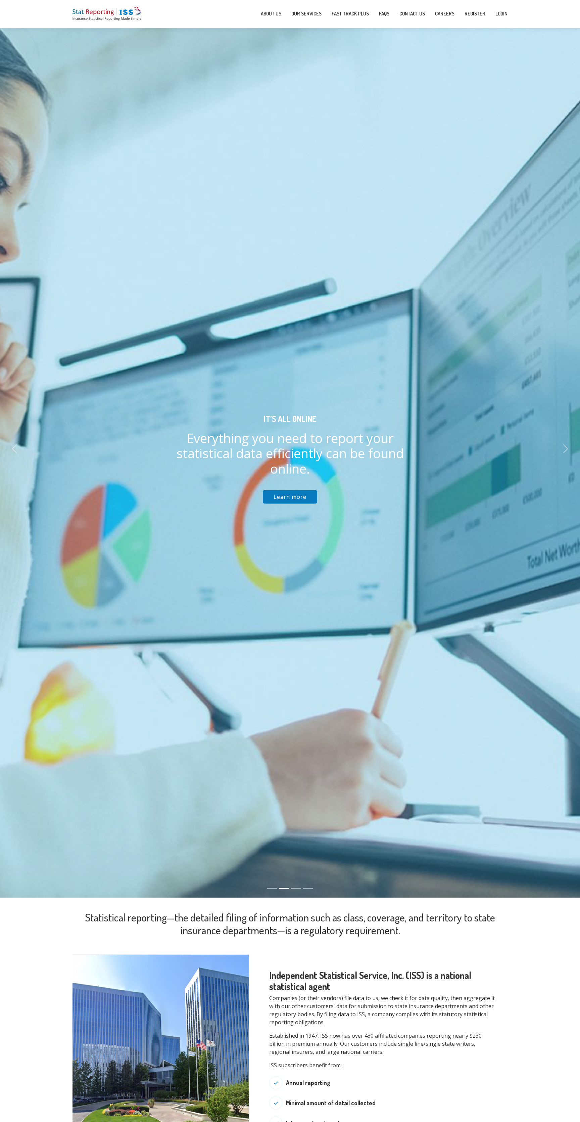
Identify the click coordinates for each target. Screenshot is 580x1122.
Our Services (306, 13)
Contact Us (412, 13)
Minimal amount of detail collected (331, 1103)
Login (501, 13)
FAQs (384, 13)
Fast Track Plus (350, 13)
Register (475, 13)
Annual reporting (308, 1082)
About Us (271, 13)
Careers (444, 13)
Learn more (290, 497)
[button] (14, 449)
